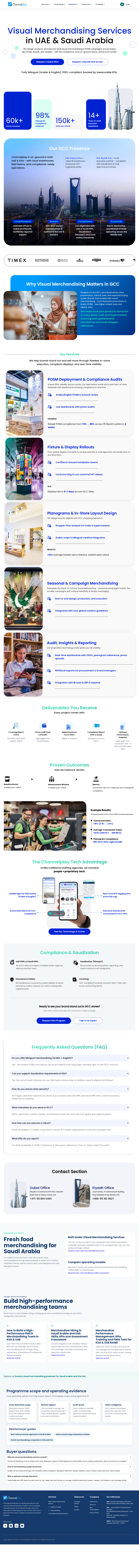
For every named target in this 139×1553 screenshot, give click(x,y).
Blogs (76, 1506)
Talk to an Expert (88, 1020)
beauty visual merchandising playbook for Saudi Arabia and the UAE (50, 1376)
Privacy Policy (94, 1513)
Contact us (93, 1501)
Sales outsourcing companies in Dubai (72, 1434)
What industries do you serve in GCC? (32, 1107)
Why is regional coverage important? (22, 1476)
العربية (127, 4)
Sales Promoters (55, 1507)
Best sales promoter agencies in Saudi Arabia (31, 1434)
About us (93, 1505)
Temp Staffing (55, 1510)
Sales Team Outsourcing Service (56, 1502)
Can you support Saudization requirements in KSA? (39, 1073)
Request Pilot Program (53, 1020)
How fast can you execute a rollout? (31, 1123)
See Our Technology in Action (69, 931)
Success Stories (77, 1502)
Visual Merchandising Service (58, 1513)
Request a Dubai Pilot (47, 61)
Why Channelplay (94, 1509)
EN (122, 4)
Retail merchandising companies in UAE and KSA (32, 1440)
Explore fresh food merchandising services (86, 1251)
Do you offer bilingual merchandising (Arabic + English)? (42, 1057)
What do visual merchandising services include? (27, 1457)
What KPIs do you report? (25, 1138)
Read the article (13, 1358)
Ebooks (76, 1510)
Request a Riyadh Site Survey (87, 61)
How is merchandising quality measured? (24, 1467)
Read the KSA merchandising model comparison (88, 1273)
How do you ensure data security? (30, 1089)
